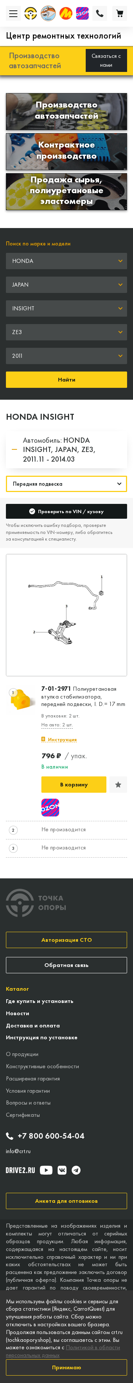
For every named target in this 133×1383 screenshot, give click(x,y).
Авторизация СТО (66, 940)
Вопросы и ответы (28, 1102)
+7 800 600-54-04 (51, 1136)
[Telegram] (76, 1170)
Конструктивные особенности (42, 1066)
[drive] (20, 1170)
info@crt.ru (18, 1151)
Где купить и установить (40, 1001)
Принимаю (66, 1367)
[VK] (62, 1170)
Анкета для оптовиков (66, 1201)
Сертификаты (23, 1115)
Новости (17, 1013)
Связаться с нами (106, 60)
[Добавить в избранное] (118, 784)
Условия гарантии (28, 1091)
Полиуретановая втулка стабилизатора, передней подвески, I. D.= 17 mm (83, 696)
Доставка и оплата (33, 1025)
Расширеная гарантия (33, 1078)
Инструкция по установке (42, 1037)
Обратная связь (66, 965)
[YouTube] (46, 1170)
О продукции (22, 1054)
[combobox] (66, 261)
